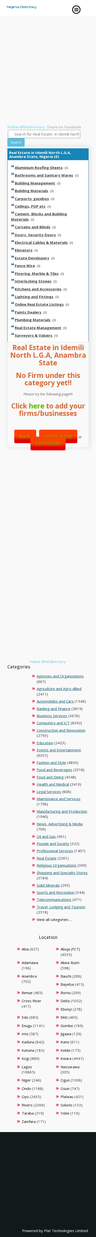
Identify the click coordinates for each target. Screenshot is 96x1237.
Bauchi (66, 976)
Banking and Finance (53, 708)
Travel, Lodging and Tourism (61, 906)
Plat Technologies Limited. (66, 1230)
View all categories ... (54, 919)
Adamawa (30, 962)
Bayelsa (67, 984)
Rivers (27, 1104)
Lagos (27, 1066)
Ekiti (64, 1017)
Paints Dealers (28, 312)
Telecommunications (54, 899)
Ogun (65, 1080)
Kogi (25, 1058)
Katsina (28, 1050)
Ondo (26, 1088)
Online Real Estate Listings (39, 304)
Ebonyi (66, 1009)
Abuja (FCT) (70, 949)
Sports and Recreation (56, 892)
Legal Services (49, 791)
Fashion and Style (51, 762)
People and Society (53, 843)
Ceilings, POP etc (30, 206)
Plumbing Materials (32, 319)
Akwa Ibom (70, 962)
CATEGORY (48, 443)
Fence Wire (25, 265)
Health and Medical (53, 784)
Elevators (23, 250)
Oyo (25, 1096)
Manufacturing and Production (62, 811)
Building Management (35, 183)
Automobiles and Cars (55, 701)
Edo (25, 1017)
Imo (25, 1033)
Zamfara (29, 1121)
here (36, 405)
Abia (25, 949)
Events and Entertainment (59, 749)
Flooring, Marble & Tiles (37, 273)
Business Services (52, 715)
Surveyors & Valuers (33, 335)
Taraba (28, 1113)
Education (45, 742)
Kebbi (65, 1050)
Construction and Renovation (61, 730)
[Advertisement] (48, 74)
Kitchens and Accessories (38, 289)
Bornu (66, 992)
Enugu (27, 1025)
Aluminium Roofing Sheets (39, 167)
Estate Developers (32, 257)
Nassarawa (70, 1066)
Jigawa (66, 1033)
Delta (65, 1000)
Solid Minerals (48, 885)
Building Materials (31, 190)
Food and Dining (50, 777)
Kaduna (28, 1041)
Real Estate (46, 858)
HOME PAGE (58, 436)
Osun (65, 1088)
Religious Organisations (57, 865)
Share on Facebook (64, 126)
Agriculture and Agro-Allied (59, 688)
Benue (27, 992)
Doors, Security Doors (35, 234)
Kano (65, 1041)
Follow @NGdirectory (26, 126)
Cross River (31, 1000)
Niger (26, 1080)
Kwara (66, 1058)
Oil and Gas (46, 836)
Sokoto (66, 1104)
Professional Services (55, 850)
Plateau (67, 1096)
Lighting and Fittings (34, 296)
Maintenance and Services (58, 798)
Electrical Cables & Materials (41, 242)
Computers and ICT (53, 722)
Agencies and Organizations (60, 676)
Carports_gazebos (32, 198)
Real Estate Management (38, 327)
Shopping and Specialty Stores (62, 872)
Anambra (29, 976)
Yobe (65, 1113)
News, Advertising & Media (60, 823)
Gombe (67, 1025)
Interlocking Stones (33, 281)
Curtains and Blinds (32, 226)
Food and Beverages (54, 769)
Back (25, 436)
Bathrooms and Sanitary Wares (44, 175)
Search (16, 142)
